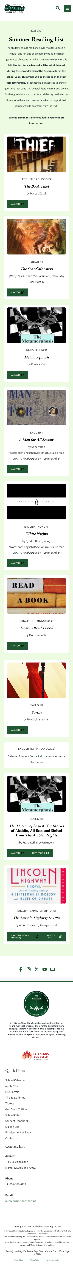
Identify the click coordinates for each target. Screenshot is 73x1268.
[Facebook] (21, 969)
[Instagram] (29, 969)
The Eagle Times (15, 1098)
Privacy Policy (34, 1260)
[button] (58, 8)
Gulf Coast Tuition (16, 1109)
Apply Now (11, 1086)
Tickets (9, 1103)
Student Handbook (17, 1121)
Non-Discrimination (52, 1260)
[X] (37, 969)
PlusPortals (12, 1092)
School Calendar (15, 1080)
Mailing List (12, 1127)
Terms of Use (18, 1260)
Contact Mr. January (42, 756)
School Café (12, 1115)
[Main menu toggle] (67, 8)
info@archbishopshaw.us (20, 1201)
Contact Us (12, 1138)
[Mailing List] (52, 969)
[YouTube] (44, 969)
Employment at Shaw (18, 1132)
